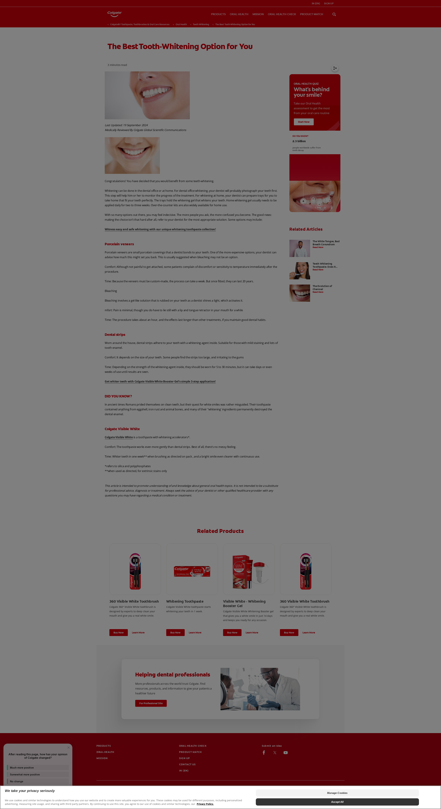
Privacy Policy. (205, 804)
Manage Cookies (337, 792)
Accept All (337, 801)
